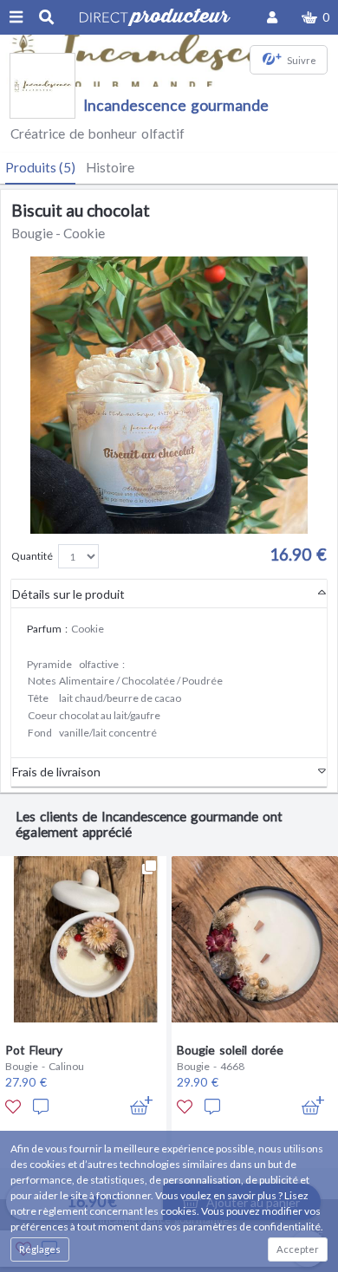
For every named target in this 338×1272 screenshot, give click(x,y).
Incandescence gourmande (176, 105)
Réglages (40, 1249)
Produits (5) (40, 167)
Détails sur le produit (68, 594)
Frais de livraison (56, 771)
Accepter (297, 1249)
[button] (315, 17)
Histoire (110, 167)
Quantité (32, 555)
